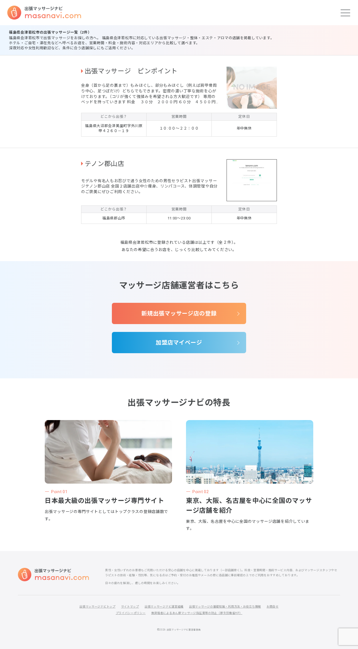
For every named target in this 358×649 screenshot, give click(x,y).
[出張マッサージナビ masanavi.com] (53, 574)
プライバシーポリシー (131, 613)
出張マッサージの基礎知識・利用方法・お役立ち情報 (225, 606)
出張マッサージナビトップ (97, 606)
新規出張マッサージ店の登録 (178, 313)
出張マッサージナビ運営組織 (164, 606)
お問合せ (273, 606)
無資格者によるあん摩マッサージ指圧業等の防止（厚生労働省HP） (196, 613)
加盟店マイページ (179, 342)
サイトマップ (130, 606)
